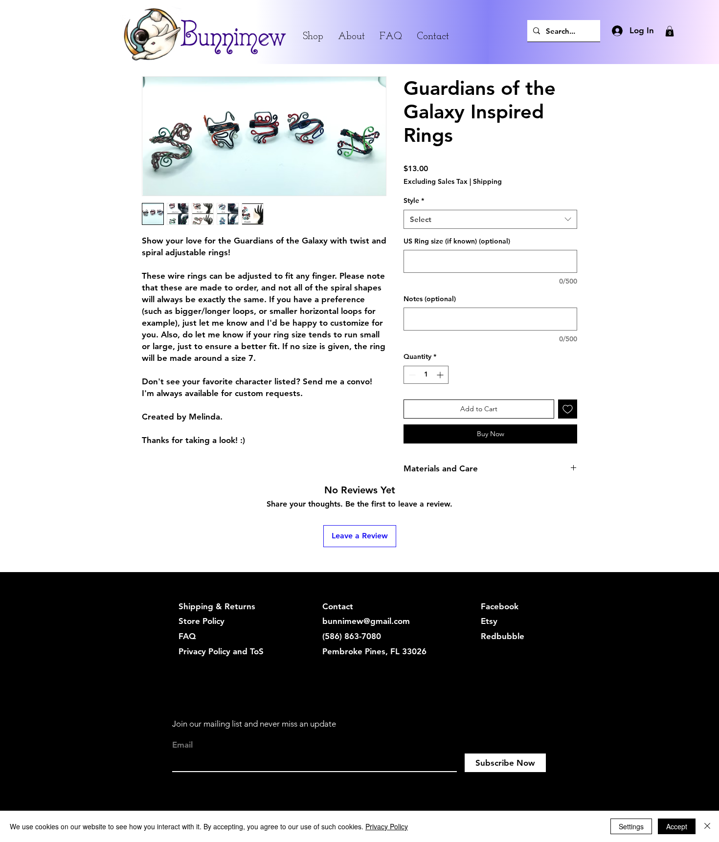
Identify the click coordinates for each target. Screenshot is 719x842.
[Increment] (441, 374)
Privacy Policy (386, 826)
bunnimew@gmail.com (366, 621)
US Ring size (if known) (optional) (457, 241)
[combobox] (490, 219)
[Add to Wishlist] (567, 409)
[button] (669, 31)
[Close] (707, 826)
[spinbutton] (426, 374)
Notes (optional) (430, 298)
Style (414, 200)
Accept (676, 826)
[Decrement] (411, 374)
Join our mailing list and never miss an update (254, 724)
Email (182, 745)
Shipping (487, 181)
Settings (631, 826)
